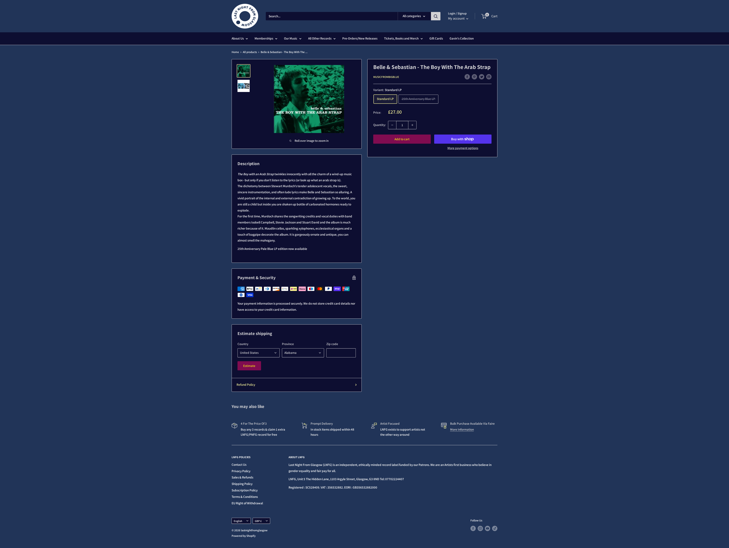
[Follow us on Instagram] (480, 528)
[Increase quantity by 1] (412, 125)
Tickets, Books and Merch (401, 38)
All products (250, 52)
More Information (462, 429)
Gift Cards (436, 38)
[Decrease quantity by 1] (392, 125)
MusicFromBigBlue (386, 77)
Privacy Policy (241, 471)
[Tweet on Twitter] (481, 77)
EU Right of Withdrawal (247, 503)
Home (235, 52)
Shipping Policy (242, 484)
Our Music (290, 38)
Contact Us (239, 464)
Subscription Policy (245, 490)
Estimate (249, 366)
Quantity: (379, 125)
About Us (238, 38)
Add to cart (401, 139)
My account (456, 18)
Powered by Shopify (244, 536)
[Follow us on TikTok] (494, 528)
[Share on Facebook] (467, 77)
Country (242, 344)
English (238, 521)
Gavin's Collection (462, 38)
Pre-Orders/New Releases (359, 38)
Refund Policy (246, 384)
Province (288, 344)
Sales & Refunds (242, 477)
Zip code (332, 344)
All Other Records (319, 38)
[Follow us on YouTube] (487, 528)
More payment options (462, 148)
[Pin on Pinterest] (474, 77)
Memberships (264, 38)
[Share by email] (489, 77)
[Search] (435, 16)
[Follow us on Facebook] (473, 528)
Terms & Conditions (245, 497)
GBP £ (258, 521)
